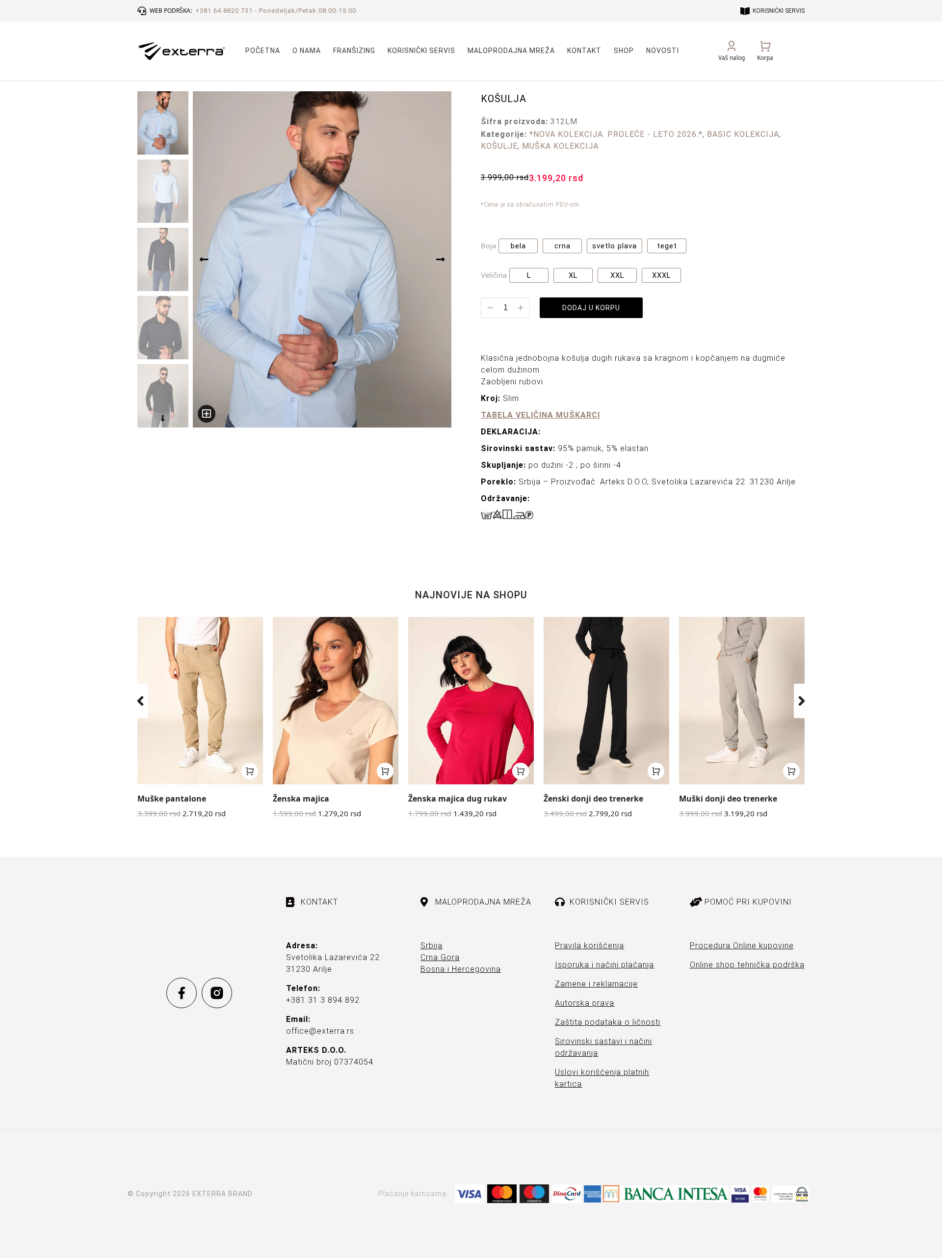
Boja (488, 245)
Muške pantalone (171, 798)
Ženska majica (301, 798)
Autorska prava (584, 1003)
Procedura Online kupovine (742, 945)
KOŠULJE (499, 146)
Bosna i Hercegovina (460, 969)
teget (667, 245)
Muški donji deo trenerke (728, 798)
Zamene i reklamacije (596, 984)
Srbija (431, 945)
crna (562, 245)
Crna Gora (440, 957)
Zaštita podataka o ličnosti (607, 1022)
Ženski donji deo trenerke (593, 798)
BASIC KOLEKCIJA (743, 134)
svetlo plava (614, 245)
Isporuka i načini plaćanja (604, 964)
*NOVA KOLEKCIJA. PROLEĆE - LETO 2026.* (616, 134)
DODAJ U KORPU (591, 308)
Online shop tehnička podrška (747, 964)
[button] (140, 701)
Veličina (494, 275)
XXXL (661, 275)
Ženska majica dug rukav (457, 798)
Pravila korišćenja (589, 945)
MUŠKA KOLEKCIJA (560, 146)
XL (573, 275)
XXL (617, 275)
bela (518, 245)
